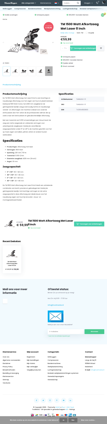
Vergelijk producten (34, 370)
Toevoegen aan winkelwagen (84, 48)
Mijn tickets (31, 363)
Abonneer (94, 331)
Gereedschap (53, 380)
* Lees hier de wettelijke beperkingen (59, 336)
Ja (63, 420)
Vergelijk (91, 33)
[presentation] (3, 42)
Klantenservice (45, 3)
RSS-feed (70, 407)
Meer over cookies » (88, 420)
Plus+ (63, 407)
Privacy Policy (8, 367)
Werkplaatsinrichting (52, 9)
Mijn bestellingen (33, 360)
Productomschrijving (12, 84)
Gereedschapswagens (56, 376)
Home (5, 19)
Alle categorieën (28, 3)
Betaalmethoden (9, 370)
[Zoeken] (78, 3)
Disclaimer (6, 363)
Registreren (31, 357)
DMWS (57, 407)
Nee (73, 420)
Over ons (6, 357)
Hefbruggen (7, 9)
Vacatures (6, 383)
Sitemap (6, 380)
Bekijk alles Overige (67, 33)
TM (82, 33)
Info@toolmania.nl (56, 305)
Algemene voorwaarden (11, 360)
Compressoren (20, 9)
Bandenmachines (35, 9)
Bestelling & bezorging (11, 373)
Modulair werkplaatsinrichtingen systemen (63, 373)
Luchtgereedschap (70, 9)
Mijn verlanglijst (32, 367)
